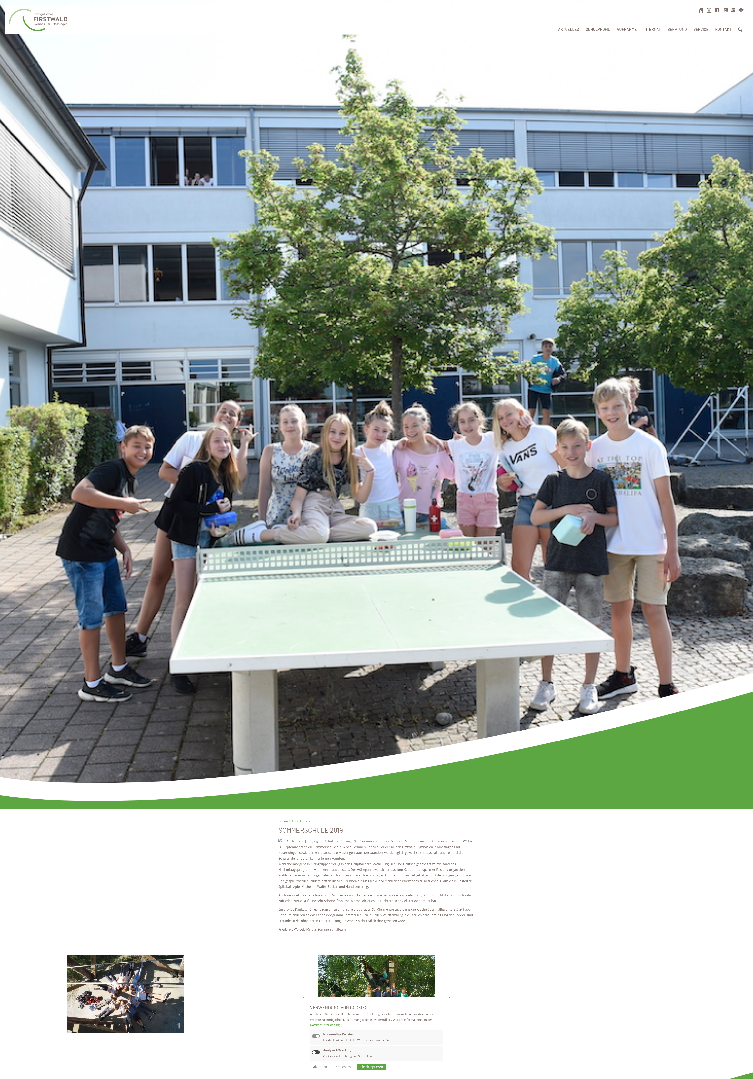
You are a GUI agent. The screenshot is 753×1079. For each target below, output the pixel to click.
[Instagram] (709, 10)
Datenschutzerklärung (325, 1025)
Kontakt (723, 29)
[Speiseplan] (701, 10)
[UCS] (733, 10)
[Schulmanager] (740, 10)
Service (700, 29)
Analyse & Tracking (337, 1050)
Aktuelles (568, 29)
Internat (652, 29)
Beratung (677, 29)
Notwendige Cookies (338, 1034)
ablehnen (320, 1067)
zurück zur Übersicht (299, 821)
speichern (343, 1067)
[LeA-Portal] (725, 10)
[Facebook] (717, 10)
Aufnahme (627, 29)
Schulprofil (598, 29)
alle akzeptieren (371, 1067)
